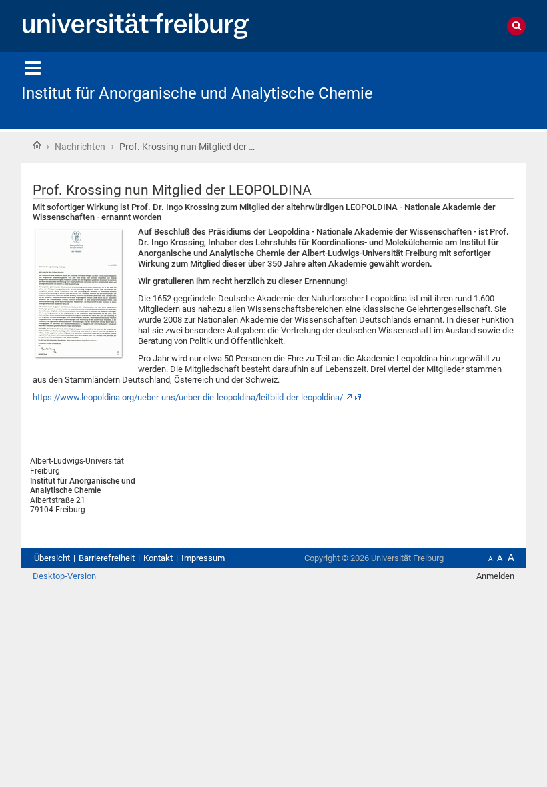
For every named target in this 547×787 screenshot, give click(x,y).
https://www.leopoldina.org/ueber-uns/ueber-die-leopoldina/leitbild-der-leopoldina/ (188, 397)
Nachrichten (80, 146)
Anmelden (495, 576)
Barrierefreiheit (107, 558)
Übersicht (52, 558)
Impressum (203, 558)
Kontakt (158, 558)
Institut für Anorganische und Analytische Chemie (197, 93)
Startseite (37, 145)
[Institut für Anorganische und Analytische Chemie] (460, 89)
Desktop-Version (64, 576)
